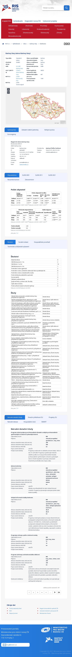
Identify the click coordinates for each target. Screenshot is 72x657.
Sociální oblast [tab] (23, 242)
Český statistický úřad (15, 608)
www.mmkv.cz (24, 164)
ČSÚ (17, 233)
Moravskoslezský (14, 36)
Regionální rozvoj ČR (33, 21)
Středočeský (13, 26)
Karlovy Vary (33, 44)
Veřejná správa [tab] (49, 130)
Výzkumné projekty (50, 21)
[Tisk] (67, 44)
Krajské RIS (6, 21)
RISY (10, 611)
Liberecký (25, 29)
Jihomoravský (28, 32)
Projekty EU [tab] (53, 417)
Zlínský (59, 32)
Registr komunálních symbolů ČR (49, 608)
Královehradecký (43, 29)
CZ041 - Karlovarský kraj (19, 78)
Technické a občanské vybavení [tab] (18, 247)
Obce (24, 44)
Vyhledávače (18, 21)
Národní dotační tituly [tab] (15, 417)
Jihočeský (29, 26)
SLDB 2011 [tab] (39, 175)
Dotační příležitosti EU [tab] (35, 417)
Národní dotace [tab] (13, 422)
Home (3, 44)
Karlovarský (59, 26)
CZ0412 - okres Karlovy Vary (20, 72)
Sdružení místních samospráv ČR (49, 611)
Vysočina (11, 32)
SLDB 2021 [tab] (52, 175)
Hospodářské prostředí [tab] (42, 242)
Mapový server (13, 613)
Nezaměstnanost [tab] (13, 180)
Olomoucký (45, 32)
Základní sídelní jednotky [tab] (30, 130)
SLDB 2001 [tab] (26, 175)
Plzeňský (43, 26)
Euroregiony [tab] (12, 134)
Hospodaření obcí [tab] (30, 422)
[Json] (69, 44)
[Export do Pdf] (65, 44)
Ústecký (11, 29)
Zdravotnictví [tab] (29, 180)
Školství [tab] (10, 242)
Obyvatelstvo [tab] (12, 175)
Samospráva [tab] (12, 130)
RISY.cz (7, 44)
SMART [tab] (43, 422)
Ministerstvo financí (45, 613)
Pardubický (61, 29)
